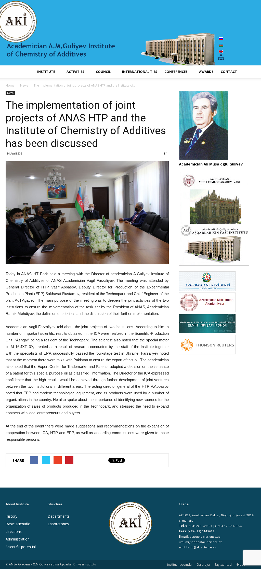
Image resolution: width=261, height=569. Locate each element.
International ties (139, 71)
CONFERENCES (176, 71)
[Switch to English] (221, 51)
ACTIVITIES (75, 71)
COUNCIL (103, 71)
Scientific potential (21, 546)
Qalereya (203, 564)
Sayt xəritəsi (223, 564)
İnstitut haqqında (179, 564)
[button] (249, 71)
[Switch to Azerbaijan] (221, 44)
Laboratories (58, 523)
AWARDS (206, 71)
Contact (229, 71)
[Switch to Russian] (221, 38)
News (10, 92)
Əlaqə (241, 564)
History (11, 516)
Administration (18, 539)
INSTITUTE (46, 71)
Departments (59, 516)
